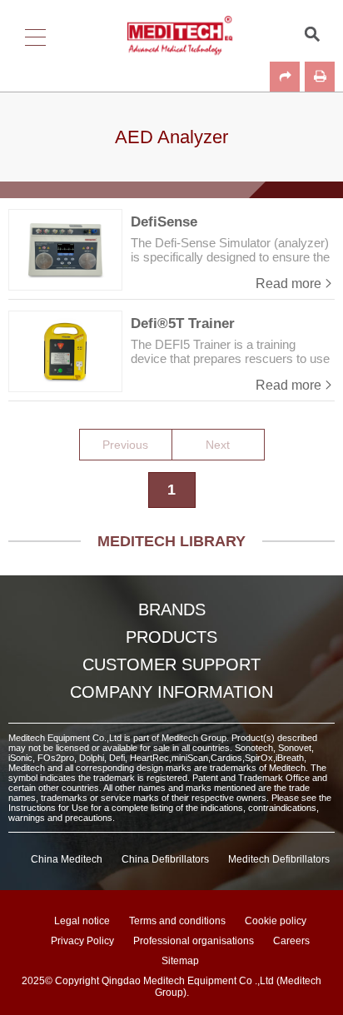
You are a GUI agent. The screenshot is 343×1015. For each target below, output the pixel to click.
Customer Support (171, 664)
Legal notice (82, 921)
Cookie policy (275, 921)
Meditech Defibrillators (279, 859)
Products (171, 637)
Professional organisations (193, 941)
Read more (288, 283)
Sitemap (180, 961)
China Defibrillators (165, 859)
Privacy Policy (82, 941)
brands (172, 609)
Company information (171, 692)
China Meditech (66, 859)
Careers (291, 941)
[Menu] (29, 33)
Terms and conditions (177, 921)
